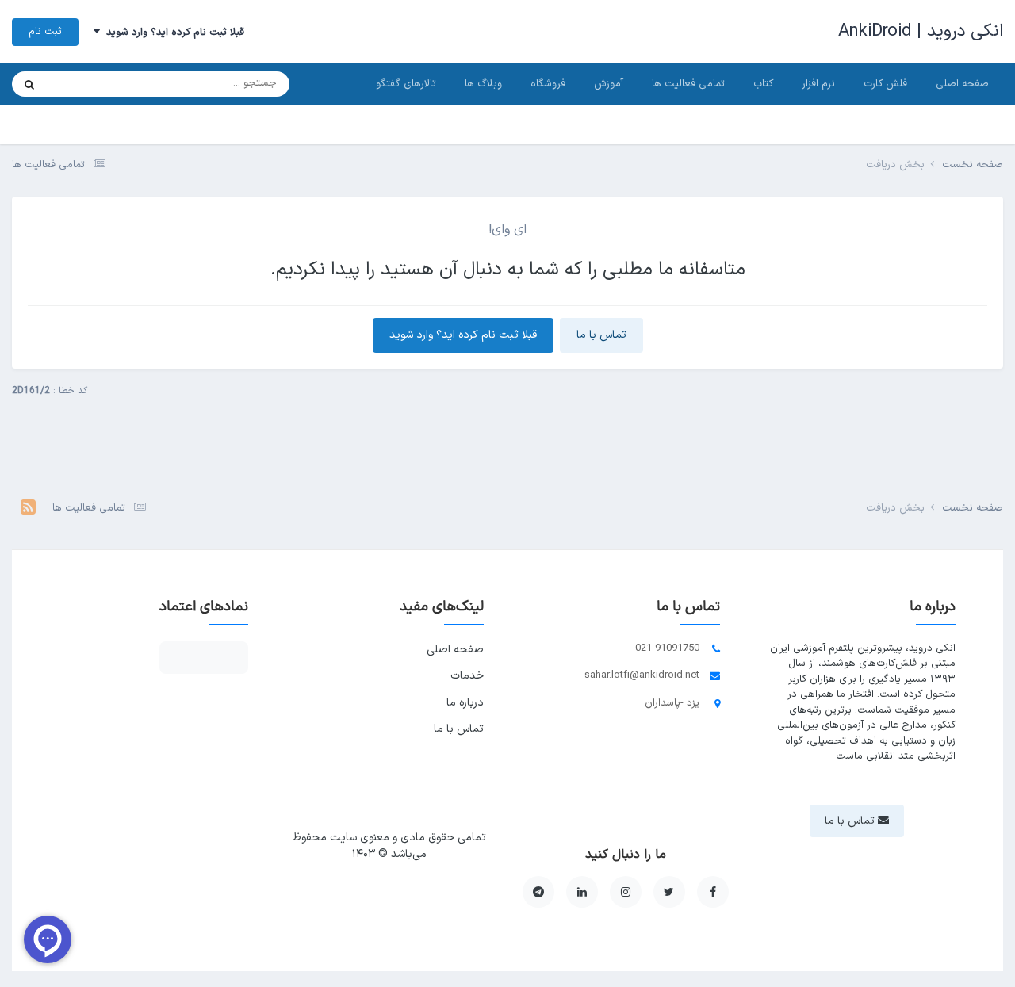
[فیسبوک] (713, 892)
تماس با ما (601, 335)
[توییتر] (669, 892)
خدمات (467, 676)
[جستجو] (29, 84)
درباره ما (465, 702)
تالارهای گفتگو (406, 84)
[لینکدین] (582, 892)
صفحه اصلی (962, 84)
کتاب (763, 84)
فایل (76, 84)
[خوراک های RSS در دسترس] (28, 509)
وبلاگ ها (483, 84)
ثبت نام (45, 32)
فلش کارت (885, 84)
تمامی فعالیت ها (688, 84)
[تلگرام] (538, 892)
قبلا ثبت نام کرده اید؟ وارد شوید (172, 32)
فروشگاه (547, 84)
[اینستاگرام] (626, 892)
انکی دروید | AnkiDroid (920, 31)
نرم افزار (818, 84)
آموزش (608, 84)
